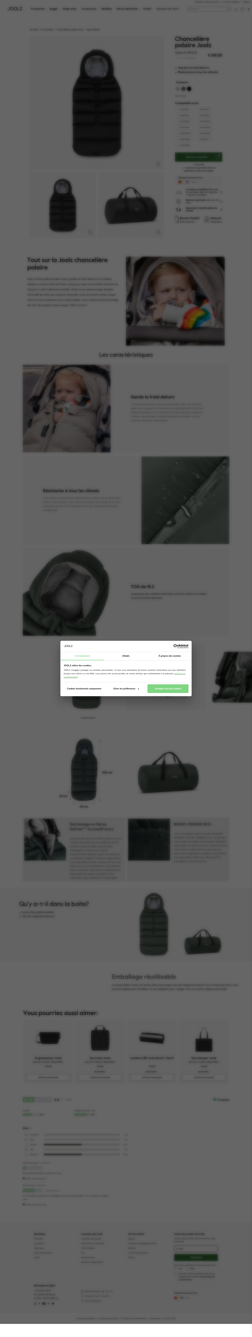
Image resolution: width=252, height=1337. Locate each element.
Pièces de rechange (43, 1253)
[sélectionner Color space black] (189, 89)
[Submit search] (228, 9)
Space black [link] (93, 30)
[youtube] (43, 1304)
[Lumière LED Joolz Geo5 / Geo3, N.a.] (152, 1038)
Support (246, 2)
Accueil (33, 30)
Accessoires (47, 30)
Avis (82, 1253)
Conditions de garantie (108, 1319)
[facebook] (39, 1304)
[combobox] (206, 9)
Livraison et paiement (137, 1253)
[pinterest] (48, 1304)
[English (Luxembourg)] (82, 1291)
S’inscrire (196, 1257)
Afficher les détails (48, 1077)
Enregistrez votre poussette (207, 2)
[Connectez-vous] (235, 9)
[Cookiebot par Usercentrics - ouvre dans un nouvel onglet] (175, 646)
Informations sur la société (92, 1244)
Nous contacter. (187, 222)
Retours (131, 1258)
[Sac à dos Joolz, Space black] (100, 1038)
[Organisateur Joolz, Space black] (48, 1038)
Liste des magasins (231, 2)
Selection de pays (92, 1291)
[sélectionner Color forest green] (183, 89)
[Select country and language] (247, 9)
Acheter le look (87, 1258)
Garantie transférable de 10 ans (142, 1244)
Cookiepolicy (155, 1319)
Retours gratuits (196, 200)
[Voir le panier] (242, 9)
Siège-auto (39, 1248)
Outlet (37, 1258)
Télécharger (216, 222)
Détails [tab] (126, 656)
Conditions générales (85, 1319)
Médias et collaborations (92, 1262)
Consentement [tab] (82, 656)
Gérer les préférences (124, 688)
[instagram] (35, 1304)
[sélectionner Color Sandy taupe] (178, 89)
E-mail (180, 1249)
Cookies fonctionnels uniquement (84, 688)
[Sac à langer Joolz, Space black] (204, 1038)
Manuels (131, 1248)
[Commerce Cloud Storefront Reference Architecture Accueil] (14, 9)
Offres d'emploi (87, 1248)
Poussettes (38, 1239)
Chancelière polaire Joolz (70, 30)
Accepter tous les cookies (168, 688)
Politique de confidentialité (134, 1319)
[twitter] (52, 1304)
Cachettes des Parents (91, 1239)
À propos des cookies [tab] (170, 656)
